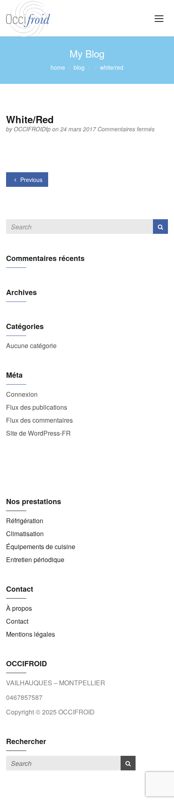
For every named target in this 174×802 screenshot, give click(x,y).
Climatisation (25, 533)
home (58, 67)
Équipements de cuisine (40, 546)
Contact (17, 621)
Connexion (22, 394)
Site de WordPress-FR (38, 433)
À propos (19, 608)
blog (79, 67)
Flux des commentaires (39, 420)
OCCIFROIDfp (33, 129)
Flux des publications (36, 407)
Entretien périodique (35, 559)
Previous (30, 179)
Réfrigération (24, 520)
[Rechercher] (160, 226)
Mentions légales (30, 634)
